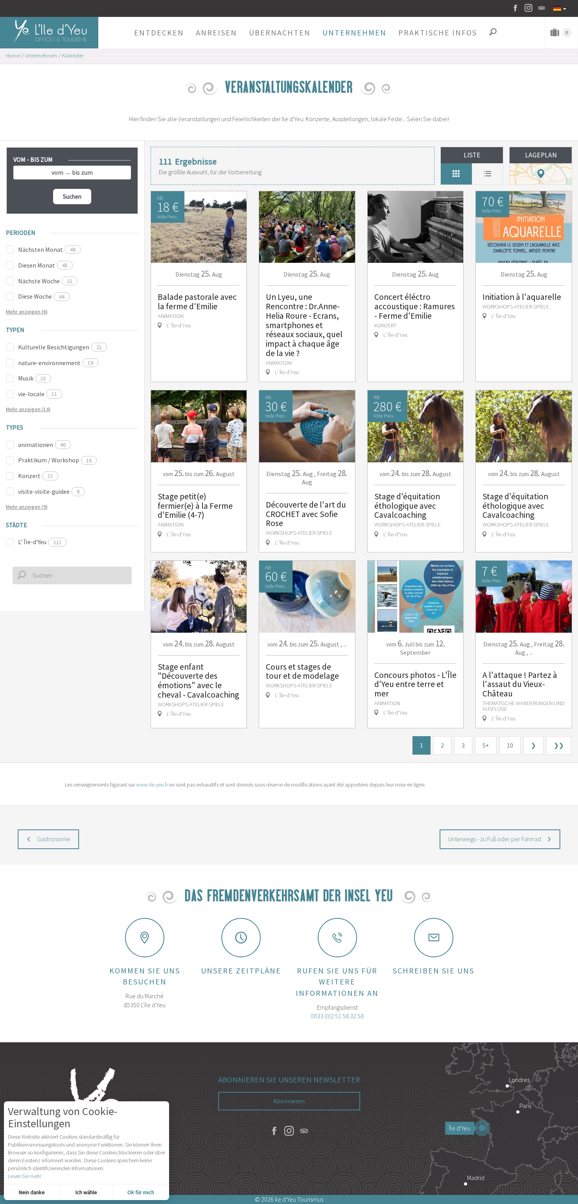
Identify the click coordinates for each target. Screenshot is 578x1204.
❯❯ (559, 745)
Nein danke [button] (32, 1192)
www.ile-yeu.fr (152, 784)
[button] (159, 32)
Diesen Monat (43, 265)
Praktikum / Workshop (55, 460)
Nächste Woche (45, 281)
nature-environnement (55, 363)
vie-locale (37, 394)
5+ (485, 745)
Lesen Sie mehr (24, 1176)
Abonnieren (289, 1101)
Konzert (35, 476)
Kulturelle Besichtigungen (60, 347)
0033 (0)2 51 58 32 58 (337, 1016)
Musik (32, 378)
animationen (42, 445)
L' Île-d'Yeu (40, 542)
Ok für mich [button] (140, 1192)
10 (510, 745)
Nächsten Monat (46, 249)
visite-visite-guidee (48, 491)
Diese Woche (41, 296)
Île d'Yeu (459, 1128)
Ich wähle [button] (86, 1192)
